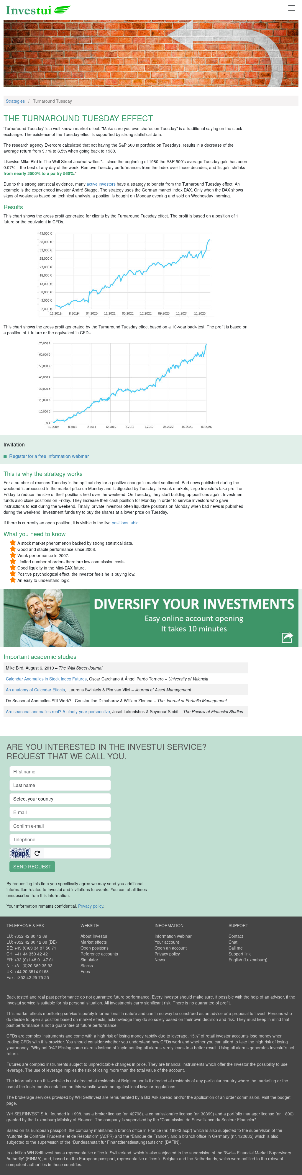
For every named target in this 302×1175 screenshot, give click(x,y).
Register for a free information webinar (49, 456)
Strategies (15, 101)
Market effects (94, 942)
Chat (233, 942)
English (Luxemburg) (248, 960)
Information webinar (173, 936)
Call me (236, 948)
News (160, 960)
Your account (167, 942)
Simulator (89, 960)
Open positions (95, 948)
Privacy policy (167, 954)
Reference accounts (99, 954)
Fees (85, 971)
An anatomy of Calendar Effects (35, 690)
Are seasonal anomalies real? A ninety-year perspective (58, 711)
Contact (236, 936)
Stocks (87, 965)
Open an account (171, 948)
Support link (240, 954)
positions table (125, 523)
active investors (101, 184)
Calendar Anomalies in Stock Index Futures (46, 679)
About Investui (94, 936)
